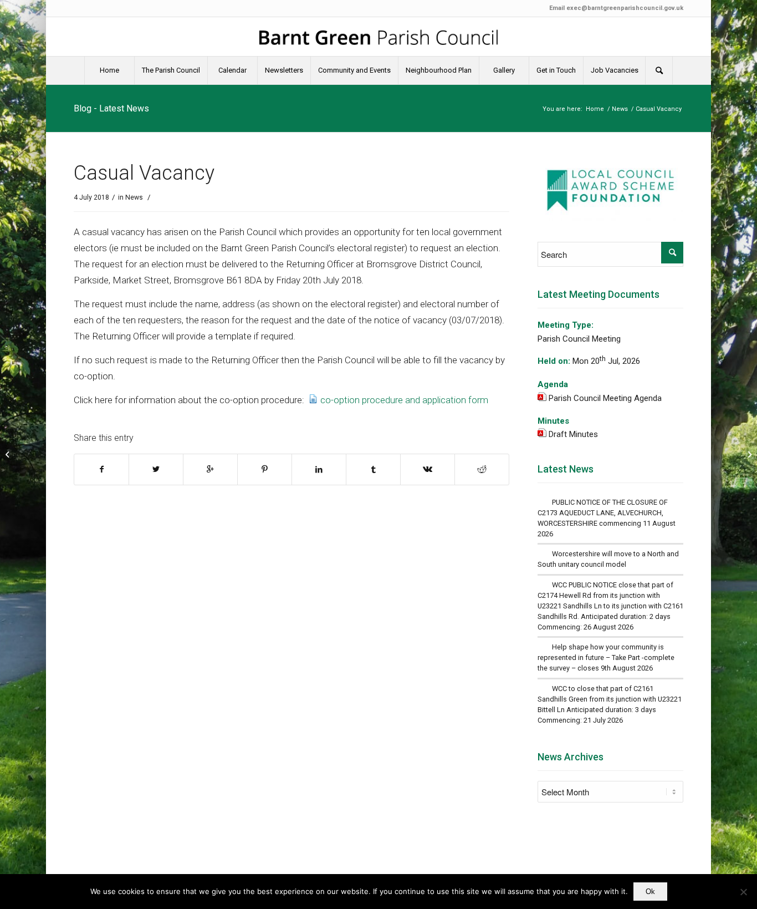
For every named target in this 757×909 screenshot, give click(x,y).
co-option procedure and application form (404, 399)
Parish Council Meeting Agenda (605, 398)
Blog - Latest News (111, 108)
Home (595, 109)
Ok (650, 891)
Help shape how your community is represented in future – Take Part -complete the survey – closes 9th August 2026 (606, 657)
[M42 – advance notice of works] (8, 454)
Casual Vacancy (144, 173)
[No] (743, 891)
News (620, 109)
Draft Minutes (573, 434)
